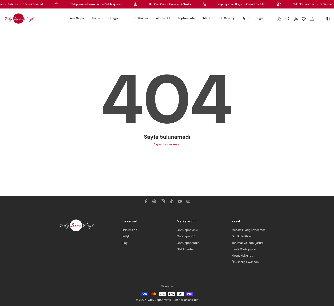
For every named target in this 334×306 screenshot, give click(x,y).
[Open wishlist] (304, 18)
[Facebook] (145, 201)
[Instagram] (162, 201)
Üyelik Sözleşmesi (244, 249)
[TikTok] (171, 201)
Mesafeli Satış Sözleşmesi (249, 230)
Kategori (114, 18)
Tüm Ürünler (139, 18)
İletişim (126, 236)
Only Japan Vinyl (159, 300)
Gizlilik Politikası (242, 236)
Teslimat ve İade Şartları (248, 243)
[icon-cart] (311, 18)
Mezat (207, 18)
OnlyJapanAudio (188, 243)
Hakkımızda (129, 230)
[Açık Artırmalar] (279, 18)
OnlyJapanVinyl (187, 230)
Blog (125, 243)
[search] (287, 18)
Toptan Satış (186, 18)
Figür (260, 18)
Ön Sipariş (226, 18)
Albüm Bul (163, 18)
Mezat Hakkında (242, 256)
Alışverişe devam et (167, 144)
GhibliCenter (185, 249)
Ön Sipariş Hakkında (245, 262)
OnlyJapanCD (186, 236)
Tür (94, 18)
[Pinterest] (154, 201)
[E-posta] (188, 201)
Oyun (245, 18)
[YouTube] (180, 201)
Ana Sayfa (77, 18)
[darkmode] (325, 18)
